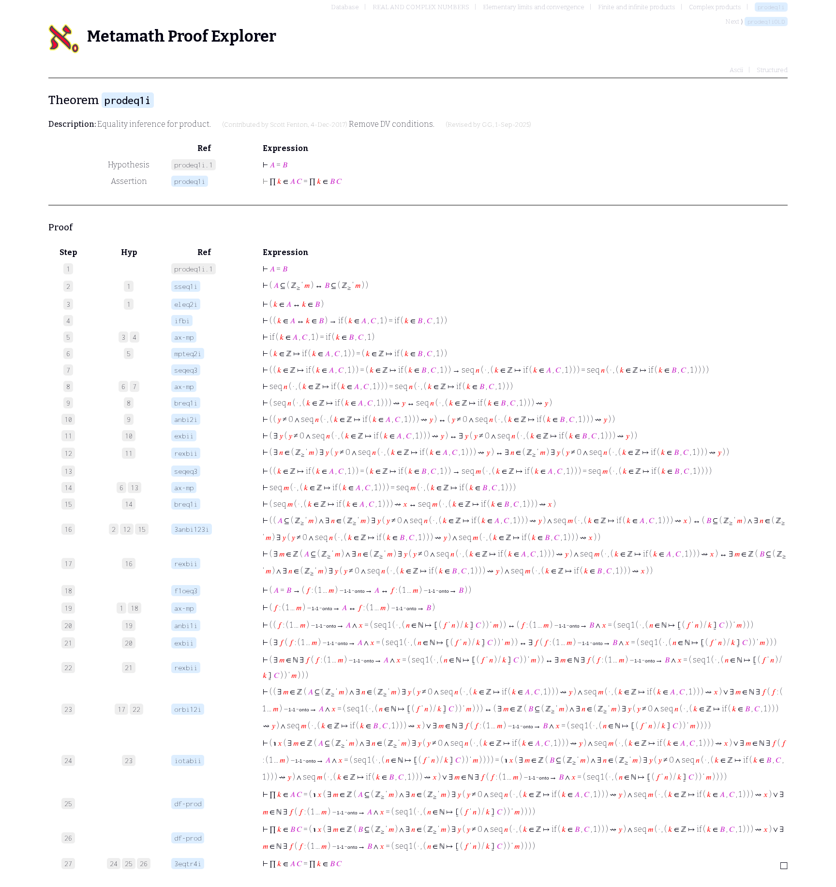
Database (345, 7)
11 (129, 453)
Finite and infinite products (636, 7)
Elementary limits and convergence (533, 7)
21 (129, 667)
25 (129, 863)
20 (129, 643)
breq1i (185, 403)
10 (129, 436)
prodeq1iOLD (766, 21)
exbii (184, 436)
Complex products (715, 7)
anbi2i (185, 419)
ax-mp (184, 337)
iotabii (187, 760)
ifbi (182, 320)
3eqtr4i (187, 863)
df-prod (187, 803)
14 (129, 504)
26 (144, 863)
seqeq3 (185, 370)
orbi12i (187, 709)
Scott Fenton (289, 125)
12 (127, 529)
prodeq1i (771, 7)
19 (129, 625)
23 (129, 760)
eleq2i (185, 304)
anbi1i (185, 625)
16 (129, 563)
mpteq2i (187, 353)
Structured (772, 70)
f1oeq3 (185, 590)
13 (134, 487)
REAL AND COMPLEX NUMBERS (421, 7)
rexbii (185, 453)
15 (142, 529)
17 (121, 709)
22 (136, 709)
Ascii (736, 70)
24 (114, 863)
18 (134, 608)
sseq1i (185, 286)
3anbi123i (191, 529)
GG (487, 125)
